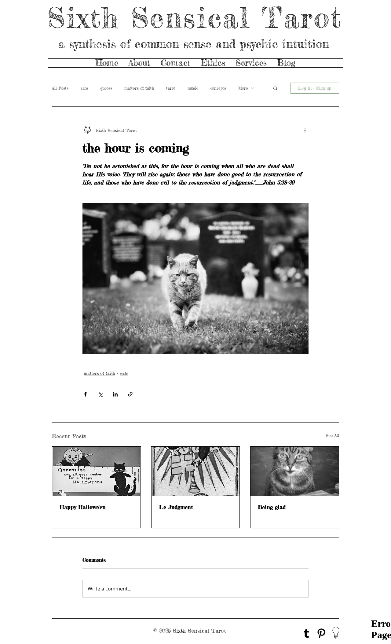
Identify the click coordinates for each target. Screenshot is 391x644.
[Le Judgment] (196, 471)
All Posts (60, 88)
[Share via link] (130, 394)
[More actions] (305, 130)
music (193, 88)
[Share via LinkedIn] (115, 394)
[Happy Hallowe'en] (96, 471)
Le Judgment (176, 507)
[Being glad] (294, 471)
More (243, 88)
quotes (106, 88)
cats (84, 88)
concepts (218, 88)
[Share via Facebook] (85, 394)
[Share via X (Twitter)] (100, 394)
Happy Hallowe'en (83, 507)
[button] (275, 88)
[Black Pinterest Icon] (321, 633)
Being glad (272, 507)
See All (332, 435)
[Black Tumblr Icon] (306, 633)
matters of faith (139, 88)
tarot (170, 88)
